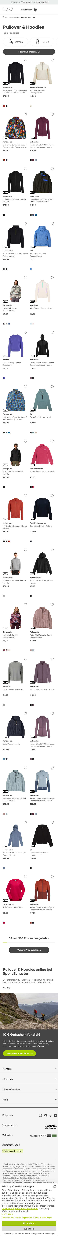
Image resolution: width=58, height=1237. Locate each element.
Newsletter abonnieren (17, 1053)
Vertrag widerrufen (12, 1151)
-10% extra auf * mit (29, 2)
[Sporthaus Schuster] (29, 9)
